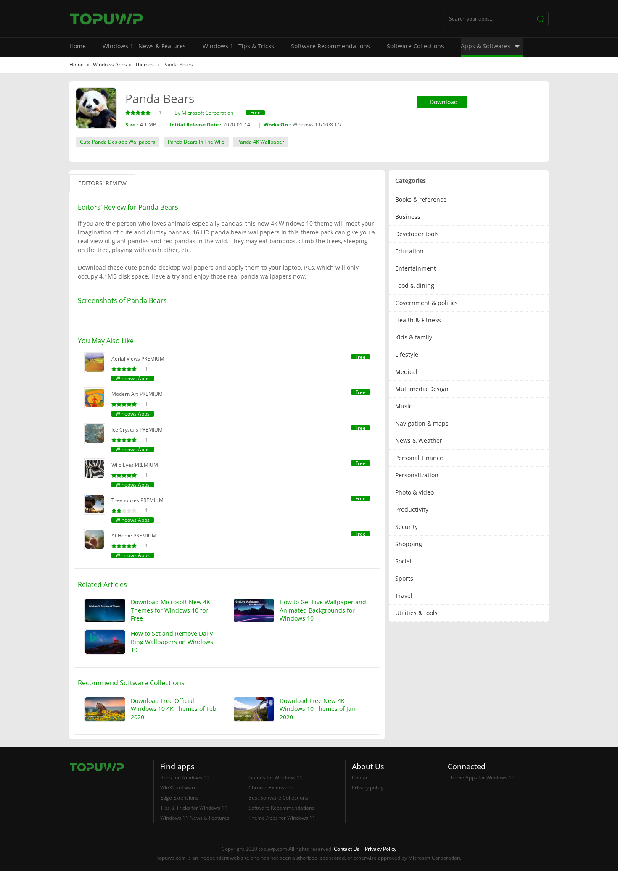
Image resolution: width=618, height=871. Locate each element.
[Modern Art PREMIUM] (94, 397)
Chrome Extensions (271, 787)
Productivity (411, 509)
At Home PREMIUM (133, 535)
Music (403, 406)
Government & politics (426, 303)
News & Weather (418, 441)
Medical (406, 372)
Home (77, 46)
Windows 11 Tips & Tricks (238, 46)
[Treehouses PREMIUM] (94, 504)
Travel (403, 596)
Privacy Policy (380, 849)
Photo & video (414, 492)
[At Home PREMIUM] (94, 539)
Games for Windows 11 (275, 777)
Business (407, 217)
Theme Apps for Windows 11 (281, 817)
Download (444, 102)
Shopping (408, 544)
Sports (404, 578)
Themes (145, 64)
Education (409, 251)
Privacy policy (367, 787)
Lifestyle (406, 354)
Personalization (416, 475)
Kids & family (413, 337)
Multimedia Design (422, 389)
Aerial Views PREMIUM (137, 358)
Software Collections (415, 46)
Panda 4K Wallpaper (260, 141)
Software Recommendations (330, 46)
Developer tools (417, 234)
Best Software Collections (278, 797)
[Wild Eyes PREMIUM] (94, 468)
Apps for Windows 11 (184, 777)
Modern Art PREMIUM (137, 393)
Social (403, 561)
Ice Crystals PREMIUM (137, 429)
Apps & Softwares (485, 46)
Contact (361, 777)
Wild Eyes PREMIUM (134, 464)
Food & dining (414, 285)
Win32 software (178, 787)
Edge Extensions (179, 797)
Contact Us (346, 849)
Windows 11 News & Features (144, 46)
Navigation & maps (422, 423)
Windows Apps (110, 64)
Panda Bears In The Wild (196, 141)
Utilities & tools (416, 613)
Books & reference (420, 199)
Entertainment (415, 268)
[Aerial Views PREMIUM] (94, 362)
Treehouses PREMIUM (137, 500)
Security (406, 527)
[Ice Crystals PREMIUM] (94, 433)
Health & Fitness (418, 320)
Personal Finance (419, 458)
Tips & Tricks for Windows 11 (193, 807)
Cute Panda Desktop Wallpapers (117, 141)
